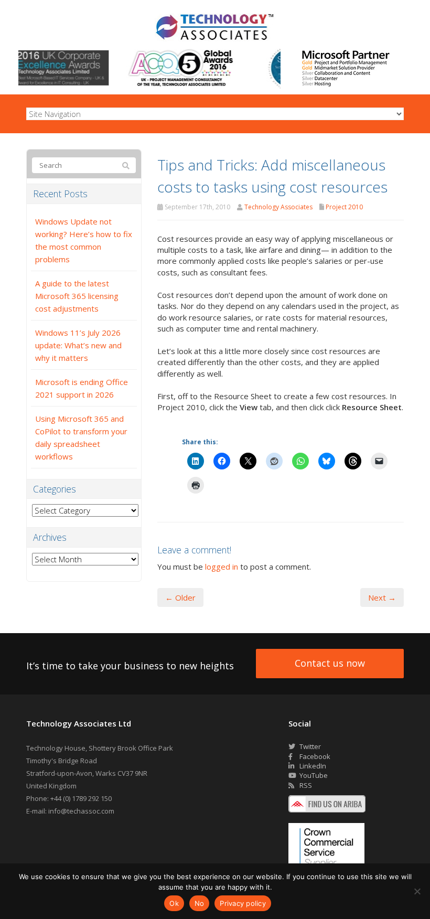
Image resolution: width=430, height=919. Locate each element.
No (200, 903)
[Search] (126, 165)
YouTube (313, 775)
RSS (305, 785)
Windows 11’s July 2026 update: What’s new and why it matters (78, 345)
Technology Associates (278, 206)
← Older (180, 597)
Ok (174, 903)
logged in (221, 566)
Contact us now (330, 663)
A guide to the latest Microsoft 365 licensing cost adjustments (77, 296)
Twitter (309, 746)
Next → (382, 597)
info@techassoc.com (81, 811)
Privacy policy (243, 903)
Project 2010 (344, 206)
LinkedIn (312, 766)
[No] (417, 891)
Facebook (314, 756)
